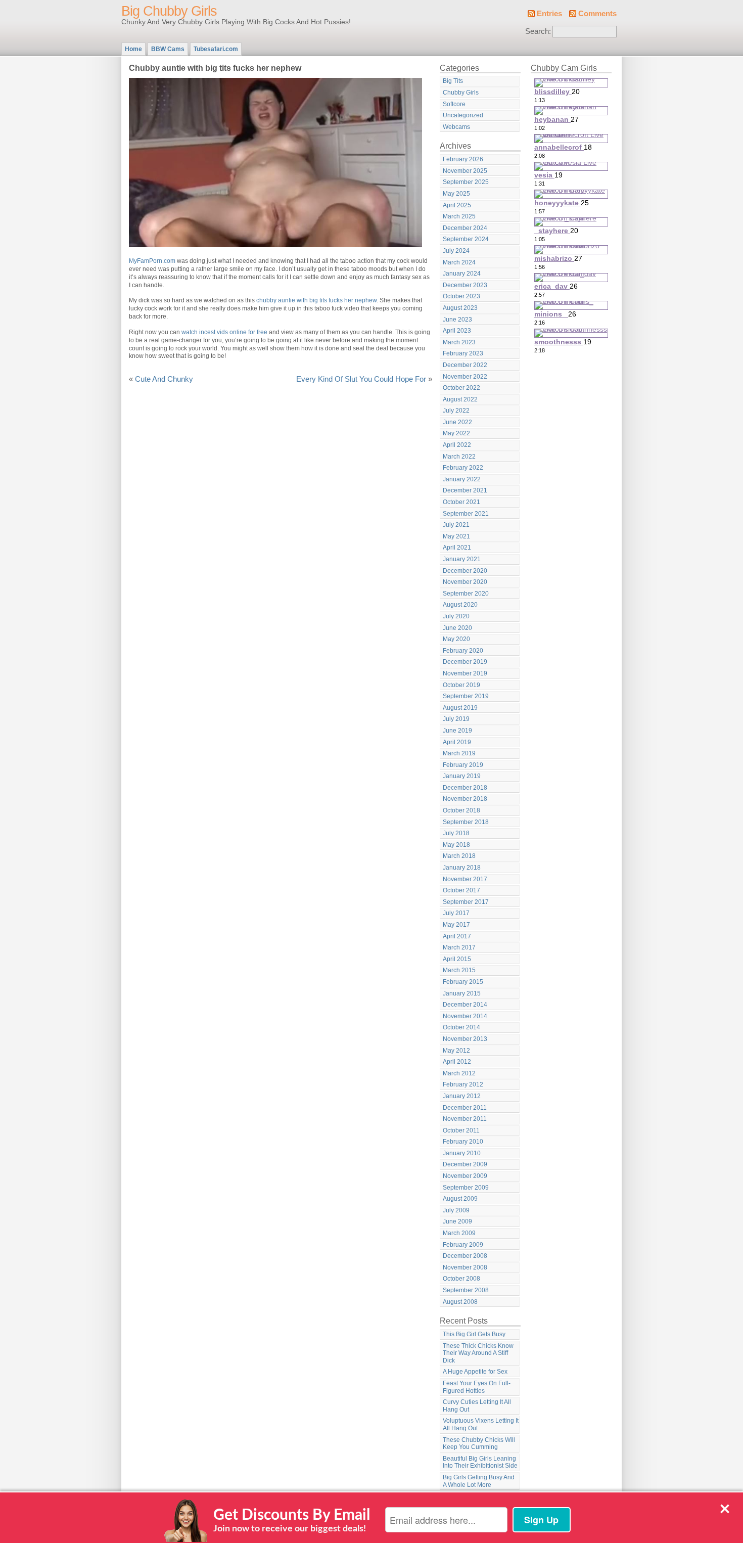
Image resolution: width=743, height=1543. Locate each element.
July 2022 (456, 410)
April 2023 (457, 330)
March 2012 (459, 1073)
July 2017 (456, 913)
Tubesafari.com (216, 49)
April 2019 (457, 742)
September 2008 (466, 1290)
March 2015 (459, 970)
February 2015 (463, 981)
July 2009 (456, 1210)
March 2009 (459, 1233)
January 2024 (462, 273)
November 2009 (465, 1175)
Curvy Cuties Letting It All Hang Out (477, 1405)
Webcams (456, 126)
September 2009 (466, 1187)
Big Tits (453, 80)
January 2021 (462, 559)
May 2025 (456, 193)
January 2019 (462, 776)
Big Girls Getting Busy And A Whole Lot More (479, 1481)
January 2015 (462, 993)
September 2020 (466, 593)
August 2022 (460, 399)
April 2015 (457, 959)
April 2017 (457, 936)
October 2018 (461, 810)
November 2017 (465, 879)
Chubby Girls (461, 92)
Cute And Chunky (164, 379)
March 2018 (459, 855)
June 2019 (457, 730)
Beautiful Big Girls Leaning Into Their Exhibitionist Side (480, 1462)
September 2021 (466, 513)
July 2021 (456, 524)
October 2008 (461, 1278)
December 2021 (465, 490)
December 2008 (465, 1255)
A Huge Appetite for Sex (475, 1371)
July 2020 (456, 616)
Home (133, 49)
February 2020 (463, 650)
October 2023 (461, 296)
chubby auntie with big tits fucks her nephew (316, 300)
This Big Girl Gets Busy (474, 1334)
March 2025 (459, 216)
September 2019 (466, 696)
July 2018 (456, 833)
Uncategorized (463, 115)
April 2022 (457, 444)
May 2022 (456, 433)
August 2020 (460, 604)
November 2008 (465, 1267)
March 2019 (459, 753)
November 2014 (465, 1016)
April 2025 (457, 205)
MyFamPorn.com (152, 260)
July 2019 (456, 718)
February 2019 (463, 764)
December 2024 (465, 228)
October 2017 (461, 890)
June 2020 (457, 627)
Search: (538, 31)
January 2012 (462, 1096)
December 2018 (465, 787)
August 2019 (460, 707)
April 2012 (457, 1061)
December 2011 (465, 1107)
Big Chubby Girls (169, 11)
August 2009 (460, 1198)
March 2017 (459, 947)
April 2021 (457, 547)
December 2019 (465, 661)
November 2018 (465, 798)
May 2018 (456, 844)
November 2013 (465, 1038)
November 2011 (465, 1118)
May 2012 (456, 1050)
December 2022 (465, 365)
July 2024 (456, 250)
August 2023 (460, 307)
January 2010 (462, 1153)
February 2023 (463, 353)
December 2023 (465, 285)
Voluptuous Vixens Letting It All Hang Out (481, 1424)
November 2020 (465, 581)
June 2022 (457, 422)
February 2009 (463, 1244)
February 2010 (463, 1141)
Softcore (454, 104)
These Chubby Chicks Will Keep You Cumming (479, 1443)
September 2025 (466, 182)
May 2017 (456, 924)
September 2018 (466, 822)
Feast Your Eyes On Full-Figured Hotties (476, 1387)
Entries (549, 14)
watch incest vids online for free (224, 332)
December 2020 (465, 570)
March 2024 (459, 262)
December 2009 (465, 1164)
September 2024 (466, 239)
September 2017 (466, 901)
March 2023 (459, 342)
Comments (597, 14)
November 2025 (465, 170)
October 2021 (461, 502)
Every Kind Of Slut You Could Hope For (361, 379)
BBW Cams (167, 49)
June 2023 (457, 319)
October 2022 (461, 387)
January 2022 (462, 479)
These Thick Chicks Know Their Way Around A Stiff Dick (478, 1353)
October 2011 (461, 1130)
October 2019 (461, 685)
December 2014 (465, 1004)
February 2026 (463, 159)
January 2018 (462, 867)
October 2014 (461, 1027)
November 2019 (465, 673)
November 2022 (465, 376)
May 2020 (456, 639)
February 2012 (463, 1084)
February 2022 (463, 467)
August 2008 (460, 1301)
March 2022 (459, 456)
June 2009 (457, 1221)
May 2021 (456, 536)
